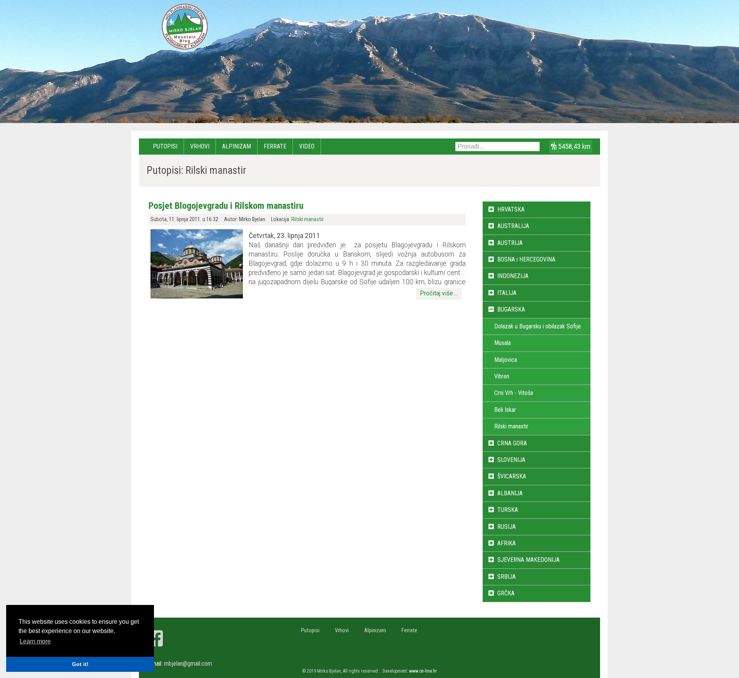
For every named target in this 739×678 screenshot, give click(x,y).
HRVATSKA (511, 209)
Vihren (501, 376)
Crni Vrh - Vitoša (513, 392)
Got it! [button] (80, 664)
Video (306, 146)
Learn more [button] (35, 641)
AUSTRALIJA (513, 226)
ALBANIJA (510, 493)
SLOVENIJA (511, 459)
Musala (502, 342)
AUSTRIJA (510, 243)
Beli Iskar (505, 409)
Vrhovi (199, 146)
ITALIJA (507, 293)
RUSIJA (506, 526)
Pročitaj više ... (439, 293)
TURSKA (507, 509)
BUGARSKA (511, 309)
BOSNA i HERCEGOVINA (526, 259)
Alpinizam (236, 146)
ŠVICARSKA (511, 476)
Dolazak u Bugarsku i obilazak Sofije (537, 326)
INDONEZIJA (512, 276)
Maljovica (505, 359)
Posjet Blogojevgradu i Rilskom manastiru (226, 205)
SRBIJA (506, 576)
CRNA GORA (512, 443)
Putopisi (165, 146)
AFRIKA (506, 543)
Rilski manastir (307, 219)
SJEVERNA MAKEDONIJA (528, 559)
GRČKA (506, 593)
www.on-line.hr (423, 671)
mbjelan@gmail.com (188, 663)
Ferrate (275, 146)
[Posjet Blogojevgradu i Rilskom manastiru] (196, 296)
